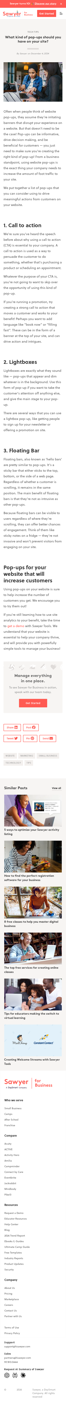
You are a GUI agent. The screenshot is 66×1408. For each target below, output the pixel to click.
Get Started (46, 13)
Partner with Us (13, 1316)
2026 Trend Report (14, 1235)
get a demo (15, 626)
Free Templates (13, 1252)
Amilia (8, 1160)
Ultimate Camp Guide (17, 1247)
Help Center (11, 1224)
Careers (8, 1305)
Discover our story (45, 3)
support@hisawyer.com (17, 1346)
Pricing (8, 1293)
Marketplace (11, 1299)
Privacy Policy (12, 1333)
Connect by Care (13, 1172)
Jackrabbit (10, 1183)
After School (11, 1119)
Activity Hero (11, 1155)
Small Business (12, 1108)
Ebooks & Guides (14, 1241)
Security (9, 1269)
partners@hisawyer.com (17, 1358)
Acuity (7, 1143)
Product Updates (14, 1264)
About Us (9, 1288)
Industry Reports (13, 1258)
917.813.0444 (11, 1362)
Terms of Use (11, 1327)
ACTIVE (8, 1149)
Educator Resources (15, 1218)
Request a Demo (13, 1213)
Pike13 (7, 1194)
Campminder (12, 1166)
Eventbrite (10, 1177)
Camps (8, 1114)
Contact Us (10, 1310)
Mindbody (10, 1189)
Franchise (9, 1125)
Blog (7, 1230)
